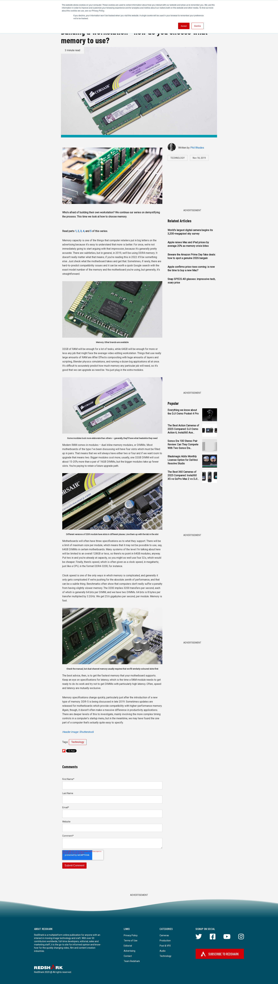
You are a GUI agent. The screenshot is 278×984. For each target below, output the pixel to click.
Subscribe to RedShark (223, 954)
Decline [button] (197, 25)
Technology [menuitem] (165, 956)
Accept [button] (184, 25)
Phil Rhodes (197, 147)
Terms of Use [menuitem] (130, 940)
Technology (77, 742)
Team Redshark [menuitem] (132, 961)
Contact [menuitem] (128, 956)
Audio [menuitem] (163, 951)
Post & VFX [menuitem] (165, 945)
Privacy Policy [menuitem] (131, 935)
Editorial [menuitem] (128, 945)
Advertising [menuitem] (129, 951)
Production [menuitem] (165, 940)
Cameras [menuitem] (164, 935)
